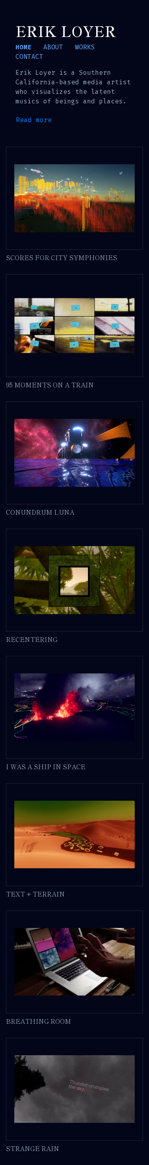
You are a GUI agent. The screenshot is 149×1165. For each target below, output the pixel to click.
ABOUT (53, 47)
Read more (34, 120)
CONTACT (29, 57)
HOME (23, 47)
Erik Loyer (65, 30)
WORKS (85, 47)
